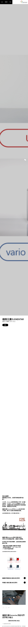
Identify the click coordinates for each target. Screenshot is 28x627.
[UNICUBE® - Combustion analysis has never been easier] (14, 597)
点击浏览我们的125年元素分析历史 (10, 513)
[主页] (24, 2)
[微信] (25, 159)
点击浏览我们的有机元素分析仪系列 (9, 551)
